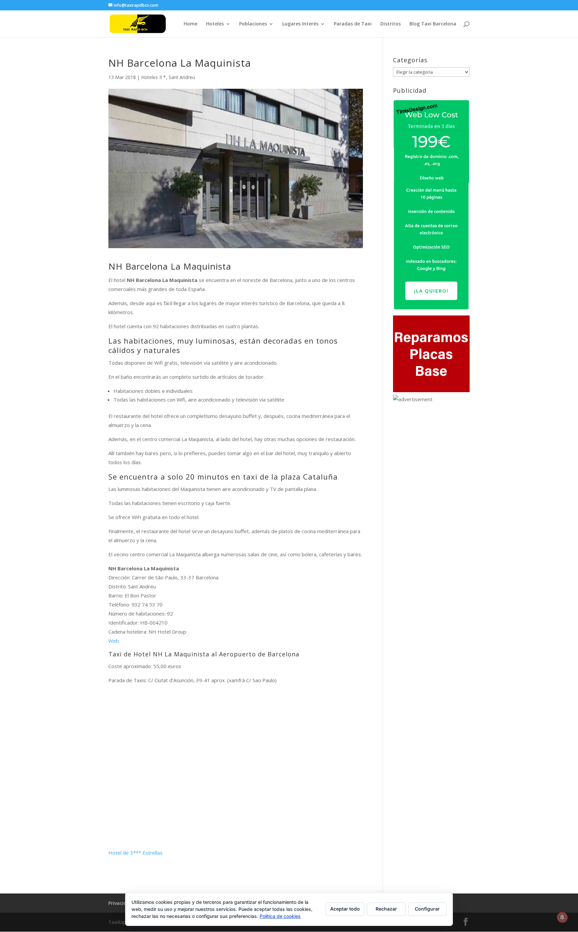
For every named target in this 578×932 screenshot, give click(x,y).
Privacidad (120, 903)
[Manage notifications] (562, 917)
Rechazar (386, 909)
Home (190, 24)
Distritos (390, 24)
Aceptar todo (345, 909)
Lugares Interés (300, 24)
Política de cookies (280, 916)
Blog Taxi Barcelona (432, 24)
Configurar (427, 909)
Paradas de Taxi (353, 24)
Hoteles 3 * (153, 77)
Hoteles (215, 24)
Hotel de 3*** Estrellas (135, 852)
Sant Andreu (182, 77)
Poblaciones (253, 24)
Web (113, 640)
